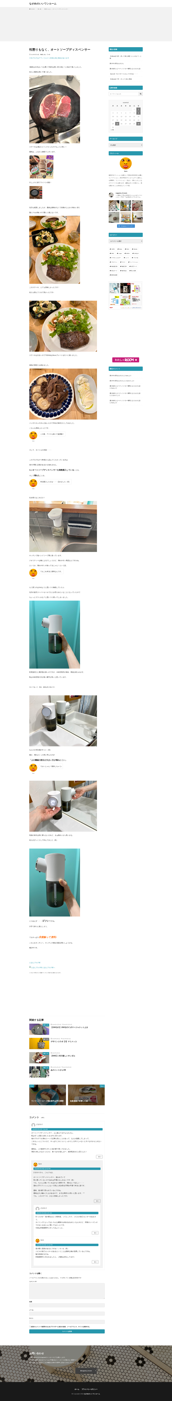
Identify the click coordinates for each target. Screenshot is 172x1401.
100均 (113, 249)
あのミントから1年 (58, 1070)
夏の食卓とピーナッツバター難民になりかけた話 (125, 68)
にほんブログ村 (34, 962)
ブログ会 (135, 257)
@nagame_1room (86, 1371)
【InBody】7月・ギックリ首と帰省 (121, 79)
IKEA (127, 249)
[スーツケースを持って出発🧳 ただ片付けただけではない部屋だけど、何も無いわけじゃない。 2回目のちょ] (114, 205)
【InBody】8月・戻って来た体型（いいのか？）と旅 (125, 57)
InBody (135, 249)
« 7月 (112, 130)
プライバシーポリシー (90, 1389)
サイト (31, 1318)
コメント (33, 1281)
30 (138, 124)
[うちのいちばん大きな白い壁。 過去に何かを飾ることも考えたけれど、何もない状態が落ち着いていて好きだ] (137, 217)
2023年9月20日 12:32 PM (45, 1245)
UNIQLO (136, 253)
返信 (99, 1156)
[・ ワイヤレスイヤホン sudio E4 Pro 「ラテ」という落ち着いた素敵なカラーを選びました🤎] (114, 217)
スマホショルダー (116, 257)
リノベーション (134, 262)
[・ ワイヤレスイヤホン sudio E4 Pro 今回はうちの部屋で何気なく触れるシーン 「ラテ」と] (137, 205)
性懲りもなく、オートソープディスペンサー (56, 9)
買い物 (39, 9)
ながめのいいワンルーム (43, 3)
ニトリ (127, 257)
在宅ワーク (134, 266)
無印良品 (124, 270)
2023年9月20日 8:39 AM (44, 1213)
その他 (46, 1039)
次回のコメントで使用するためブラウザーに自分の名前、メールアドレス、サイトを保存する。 (61, 1326)
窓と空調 (133, 270)
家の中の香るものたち (117, 63)
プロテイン (114, 262)
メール (31, 1310)
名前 (30, 1301)
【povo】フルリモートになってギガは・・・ (124, 74)
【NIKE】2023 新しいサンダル (63, 1056)
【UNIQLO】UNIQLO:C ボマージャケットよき (69, 1027)
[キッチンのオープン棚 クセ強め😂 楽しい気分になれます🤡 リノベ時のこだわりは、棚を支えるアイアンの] (125, 217)
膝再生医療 (114, 275)
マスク (123, 262)
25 (117, 124)
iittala (120, 249)
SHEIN (127, 253)
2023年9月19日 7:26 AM (40, 1129)
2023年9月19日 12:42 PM (42, 1169)
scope (120, 253)
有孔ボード (114, 270)
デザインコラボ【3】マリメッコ (64, 1041)
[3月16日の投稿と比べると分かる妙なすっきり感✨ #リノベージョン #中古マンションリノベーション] (125, 205)
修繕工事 (124, 266)
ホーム (77, 1389)
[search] (141, 94)
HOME (33, 9)
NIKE (112, 253)
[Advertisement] (86, 25)
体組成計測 (114, 266)
